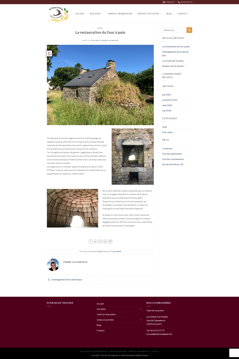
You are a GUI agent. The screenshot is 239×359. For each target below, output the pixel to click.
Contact (182, 13)
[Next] (93, 208)
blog (100, 28)
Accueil (80, 13)
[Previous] (51, 208)
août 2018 (167, 105)
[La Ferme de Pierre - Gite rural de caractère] (58, 14)
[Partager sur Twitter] (95, 241)
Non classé (167, 132)
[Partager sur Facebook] (90, 241)
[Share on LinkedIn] (110, 241)
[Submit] (189, 30)
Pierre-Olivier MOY (110, 40)
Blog (169, 13)
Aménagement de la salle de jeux (66, 279)
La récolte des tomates (173, 60)
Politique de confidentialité (94, 351)
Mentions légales (118, 351)
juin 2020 (166, 94)
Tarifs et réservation (120, 13)
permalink (117, 251)
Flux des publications (172, 153)
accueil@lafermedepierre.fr (159, 334)
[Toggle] (141, 309)
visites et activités (148, 13)
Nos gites (95, 13)
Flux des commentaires (173, 159)
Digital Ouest (142, 355)
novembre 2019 (169, 99)
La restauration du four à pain (176, 46)
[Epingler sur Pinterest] (105, 241)
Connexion (167, 148)
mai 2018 (166, 110)
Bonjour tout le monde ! (173, 66)
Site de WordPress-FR (172, 164)
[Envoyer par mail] (100, 241)
